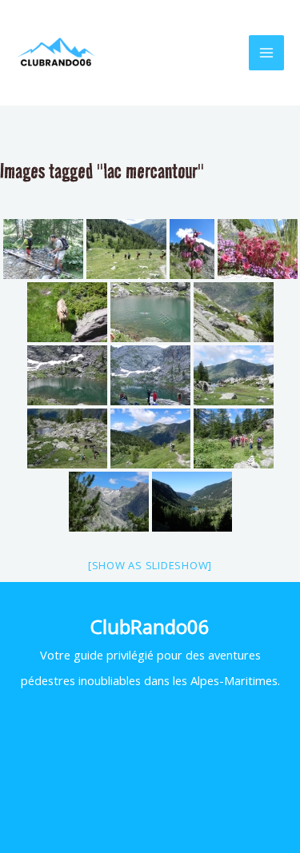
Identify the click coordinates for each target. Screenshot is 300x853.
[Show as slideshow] (150, 565)
